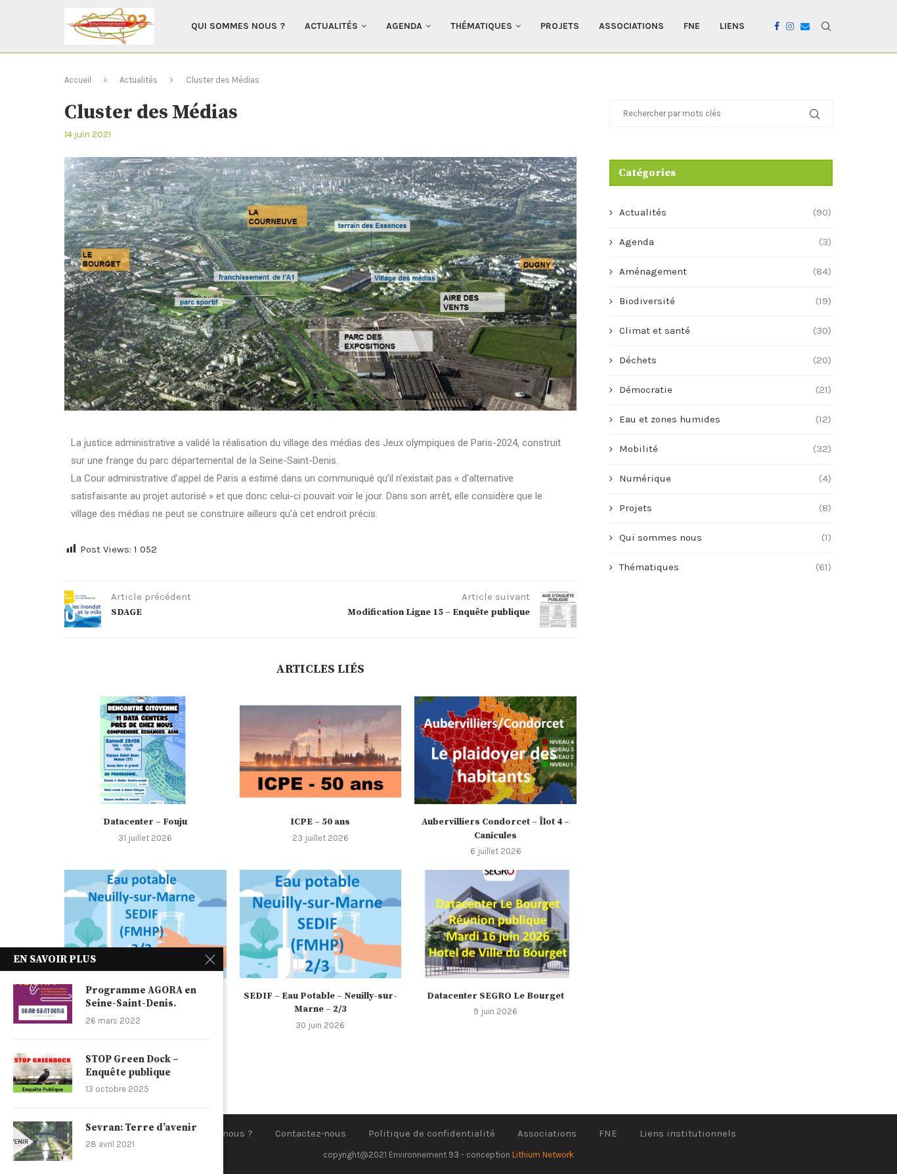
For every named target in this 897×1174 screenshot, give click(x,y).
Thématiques (481, 26)
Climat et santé (725, 330)
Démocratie (725, 389)
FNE (692, 26)
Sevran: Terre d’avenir (141, 1127)
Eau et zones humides (725, 419)
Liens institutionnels (688, 1133)
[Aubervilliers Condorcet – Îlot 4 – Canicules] (495, 750)
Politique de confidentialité (431, 1133)
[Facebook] (776, 26)
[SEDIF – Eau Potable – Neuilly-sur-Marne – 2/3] (321, 924)
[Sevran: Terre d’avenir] (42, 1141)
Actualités (331, 26)
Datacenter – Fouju (145, 822)
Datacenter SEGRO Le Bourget (495, 996)
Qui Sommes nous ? (238, 26)
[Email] (805, 26)
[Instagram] (790, 26)
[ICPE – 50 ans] (321, 750)
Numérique (725, 478)
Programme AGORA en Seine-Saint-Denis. (140, 997)
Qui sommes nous (725, 537)
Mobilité (725, 449)
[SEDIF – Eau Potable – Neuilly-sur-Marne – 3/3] (145, 924)
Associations (631, 26)
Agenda (404, 26)
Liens (732, 26)
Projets (559, 26)
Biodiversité (725, 301)
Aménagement (725, 271)
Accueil (77, 80)
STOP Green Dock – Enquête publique (132, 1066)
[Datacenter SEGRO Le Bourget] (495, 924)
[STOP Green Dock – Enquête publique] (42, 1073)
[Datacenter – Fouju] (145, 750)
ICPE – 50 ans (320, 822)
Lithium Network (543, 1155)
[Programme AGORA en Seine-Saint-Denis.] (42, 1004)
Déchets (725, 360)
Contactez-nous (310, 1133)
